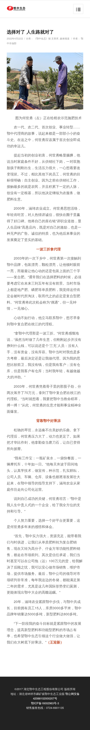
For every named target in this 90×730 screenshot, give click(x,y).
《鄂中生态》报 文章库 (46, 38)
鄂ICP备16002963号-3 (45, 703)
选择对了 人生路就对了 (30, 31)
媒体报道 (64, 38)
